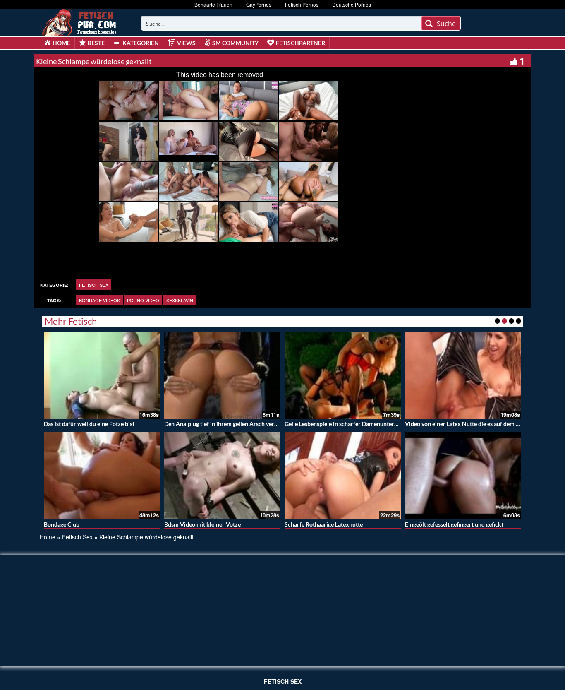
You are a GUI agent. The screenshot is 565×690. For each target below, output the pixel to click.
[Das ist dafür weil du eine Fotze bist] (102, 375)
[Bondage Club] (102, 475)
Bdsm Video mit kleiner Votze (202, 524)
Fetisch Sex (93, 284)
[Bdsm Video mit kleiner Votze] (222, 475)
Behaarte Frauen (213, 4)
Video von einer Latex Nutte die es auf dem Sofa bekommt (479, 423)
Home (47, 537)
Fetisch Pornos (301, 4)
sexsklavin (179, 300)
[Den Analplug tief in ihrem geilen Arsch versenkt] (222, 375)
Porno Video (143, 300)
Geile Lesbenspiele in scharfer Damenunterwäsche (349, 423)
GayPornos (258, 4)
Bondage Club (61, 524)
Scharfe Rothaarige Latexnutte (324, 524)
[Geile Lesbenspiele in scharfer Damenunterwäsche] (343, 375)
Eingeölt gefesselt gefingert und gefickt (454, 524)
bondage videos (99, 300)
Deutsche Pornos (351, 4)
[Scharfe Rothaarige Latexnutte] (343, 475)
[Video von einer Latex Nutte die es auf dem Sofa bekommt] (463, 375)
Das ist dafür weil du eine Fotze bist (89, 423)
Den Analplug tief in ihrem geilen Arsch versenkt (226, 423)
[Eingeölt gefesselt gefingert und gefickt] (463, 475)
